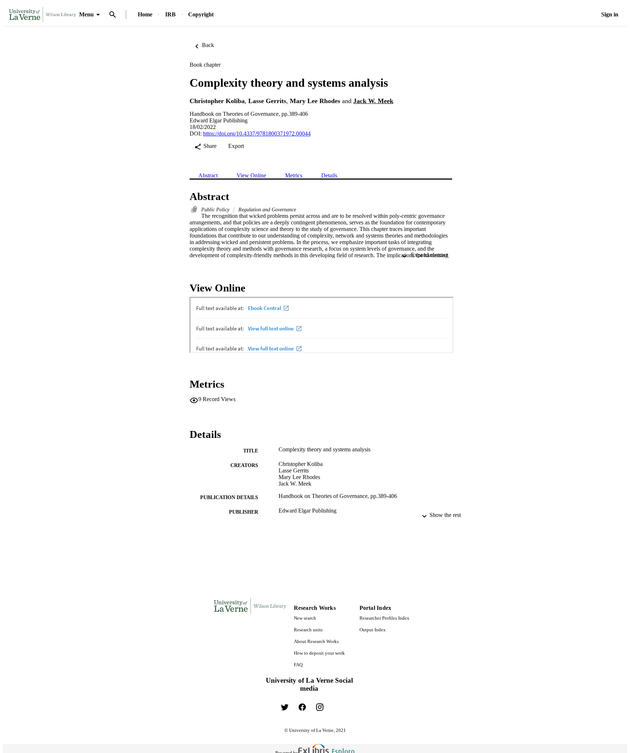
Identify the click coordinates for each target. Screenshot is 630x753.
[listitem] (284, 707)
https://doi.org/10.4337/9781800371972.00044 (257, 133)
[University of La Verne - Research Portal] (42, 15)
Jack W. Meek (373, 101)
